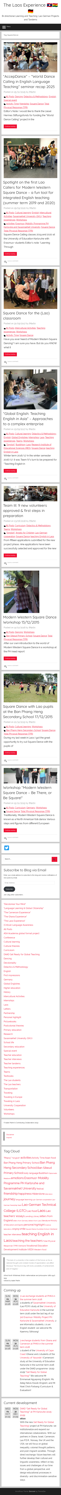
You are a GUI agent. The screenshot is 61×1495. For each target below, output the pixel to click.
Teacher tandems (12, 1063)
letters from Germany (20, 1221)
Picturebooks (10, 1021)
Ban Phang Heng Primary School (22, 1162)
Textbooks (8, 1076)
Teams (19, 441)
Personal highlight (12, 1017)
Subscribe (9, 889)
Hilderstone (38, 1193)
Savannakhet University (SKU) (27, 216)
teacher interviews (12, 1234)
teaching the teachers (27, 1240)
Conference (9, 937)
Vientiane (22, 1246)
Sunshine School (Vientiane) (47, 1229)
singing (15, 1229)
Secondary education (14, 1047)
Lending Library (32, 1216)
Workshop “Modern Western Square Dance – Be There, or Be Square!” (27, 792)
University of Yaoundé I (31, 1358)
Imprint (9, 1137)
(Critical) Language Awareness (18, 925)
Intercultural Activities (25, 328)
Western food (40, 1249)
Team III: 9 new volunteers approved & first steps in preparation (25, 510)
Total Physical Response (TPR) (18, 231)
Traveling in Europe (13, 1097)
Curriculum (20, 525)
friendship (24, 104)
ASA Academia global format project (21, 933)
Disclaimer (10, 1135)
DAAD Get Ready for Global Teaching (22, 954)
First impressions (12, 975)
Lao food (32, 1210)
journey (9, 1199)
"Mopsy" (7, 1158)
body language (31, 1173)
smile (22, 1228)
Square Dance (37, 104)
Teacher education (13, 1055)
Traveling (8, 1093)
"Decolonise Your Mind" (15, 904)
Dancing (19, 96)
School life (9, 1042)
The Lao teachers (12, 1084)
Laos (42, 437)
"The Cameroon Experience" (17, 912)
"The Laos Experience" (14, 921)
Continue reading (10, 126)
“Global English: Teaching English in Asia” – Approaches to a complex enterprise (28, 418)
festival (40, 1189)
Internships (34, 437)
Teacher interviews (13, 1059)
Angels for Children (25, 533)
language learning (24, 1199)
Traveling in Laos (12, 1101)
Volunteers (9, 1109)
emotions (17, 1178)
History (7, 992)
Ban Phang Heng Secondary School (23, 730)
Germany (30, 808)
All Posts (10, 96)
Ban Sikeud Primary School (19, 636)
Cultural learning (23, 212)
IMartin (32, 92)
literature (46, 1220)
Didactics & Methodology (36, 96)
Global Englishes (20, 437)
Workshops (21, 220)
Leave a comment (12, 261)
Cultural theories (12, 946)
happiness (25, 1193)
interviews (48, 1194)
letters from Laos (34, 1221)
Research (8, 1034)
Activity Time (12, 104)
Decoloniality (10, 963)
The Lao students (12, 1080)
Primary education (12, 1030)
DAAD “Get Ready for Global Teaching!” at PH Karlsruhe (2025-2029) (36, 1411)
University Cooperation (15, 1105)
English (52, 96)
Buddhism (20, 444)
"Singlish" (10, 444)
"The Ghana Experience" (15, 916)
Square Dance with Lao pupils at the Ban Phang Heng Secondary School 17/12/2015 (28, 711)
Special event (10, 100)
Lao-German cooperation (42, 1200)
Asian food (50, 1157)
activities (10, 223)
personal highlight (34, 1224)
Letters (7, 1009)
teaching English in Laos (42, 536)
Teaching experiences (14, 1067)
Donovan (32, 1491)
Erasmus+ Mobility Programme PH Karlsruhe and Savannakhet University (26, 1183)
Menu (9, 26)
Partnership (9, 1013)
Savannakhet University (44, 1303)
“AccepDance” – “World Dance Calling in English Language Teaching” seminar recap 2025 (29, 81)
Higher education (12, 988)
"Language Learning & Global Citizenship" (24, 908)
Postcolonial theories (14, 1025)
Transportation (11, 1088)
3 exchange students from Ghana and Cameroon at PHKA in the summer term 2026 (38, 1343)
